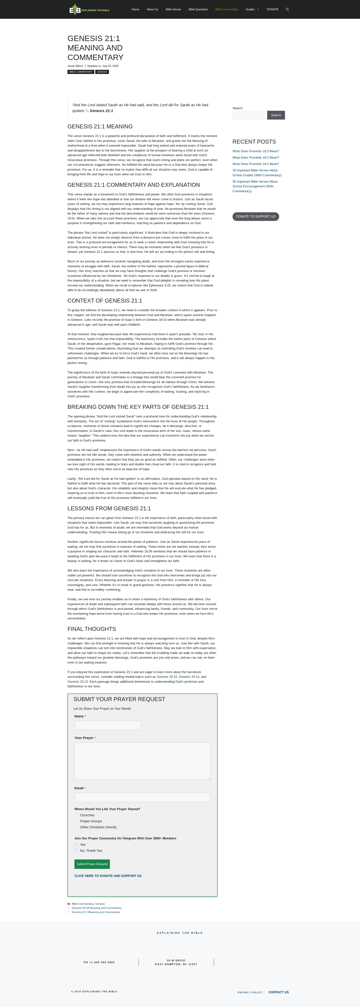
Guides (250, 9)
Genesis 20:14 (189, 677)
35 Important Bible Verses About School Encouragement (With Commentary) (255, 186)
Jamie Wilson (75, 65)
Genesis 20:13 (78, 681)
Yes (83, 845)
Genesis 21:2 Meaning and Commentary (96, 912)
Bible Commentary (226, 9)
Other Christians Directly (98, 827)
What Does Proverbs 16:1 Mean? (255, 164)
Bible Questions (198, 9)
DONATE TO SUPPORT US (255, 216)
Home (135, 9)
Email (80, 788)
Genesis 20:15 (167, 677)
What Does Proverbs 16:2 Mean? (255, 157)
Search (237, 108)
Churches (87, 815)
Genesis (102, 72)
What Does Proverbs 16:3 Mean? (255, 151)
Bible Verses (173, 9)
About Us (152, 9)
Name (80, 716)
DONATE (272, 9)
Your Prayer (85, 738)
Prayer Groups (91, 821)
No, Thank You (91, 851)
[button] (287, 9)
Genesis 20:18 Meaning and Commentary (97, 907)
